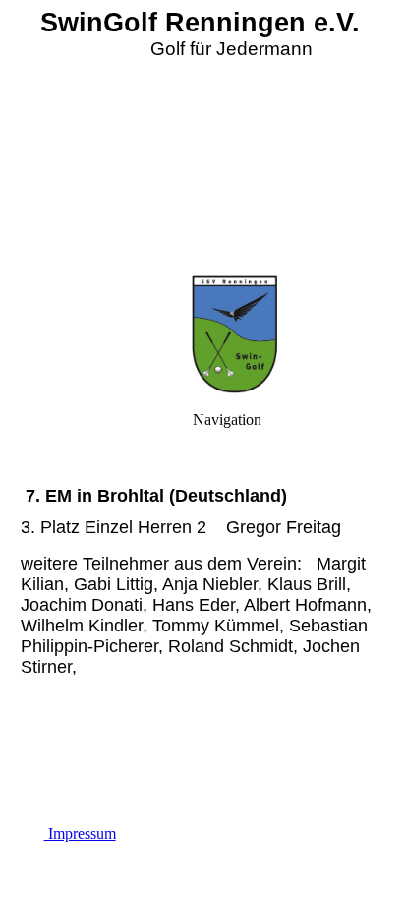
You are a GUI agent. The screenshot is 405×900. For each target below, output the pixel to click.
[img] (202, 137)
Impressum (80, 833)
